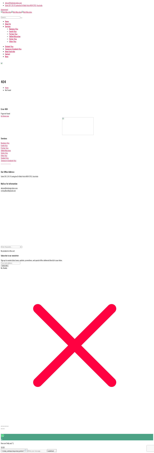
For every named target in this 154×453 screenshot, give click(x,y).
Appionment (4, 9)
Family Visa (4, 145)
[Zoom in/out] (2, 426)
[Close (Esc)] (7, 426)
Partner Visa (4, 148)
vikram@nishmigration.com (13, 3)
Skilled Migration (6, 150)
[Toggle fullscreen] (4, 426)
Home (6, 87)
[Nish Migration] (6, 12)
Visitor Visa (4, 153)
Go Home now (5, 116)
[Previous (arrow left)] (2, 428)
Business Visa (5, 143)
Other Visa (4, 155)
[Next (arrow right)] (4, 428)
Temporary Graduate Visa (8, 160)
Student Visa (5, 158)
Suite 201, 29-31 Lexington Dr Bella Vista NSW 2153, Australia (23, 5)
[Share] (5, 426)
